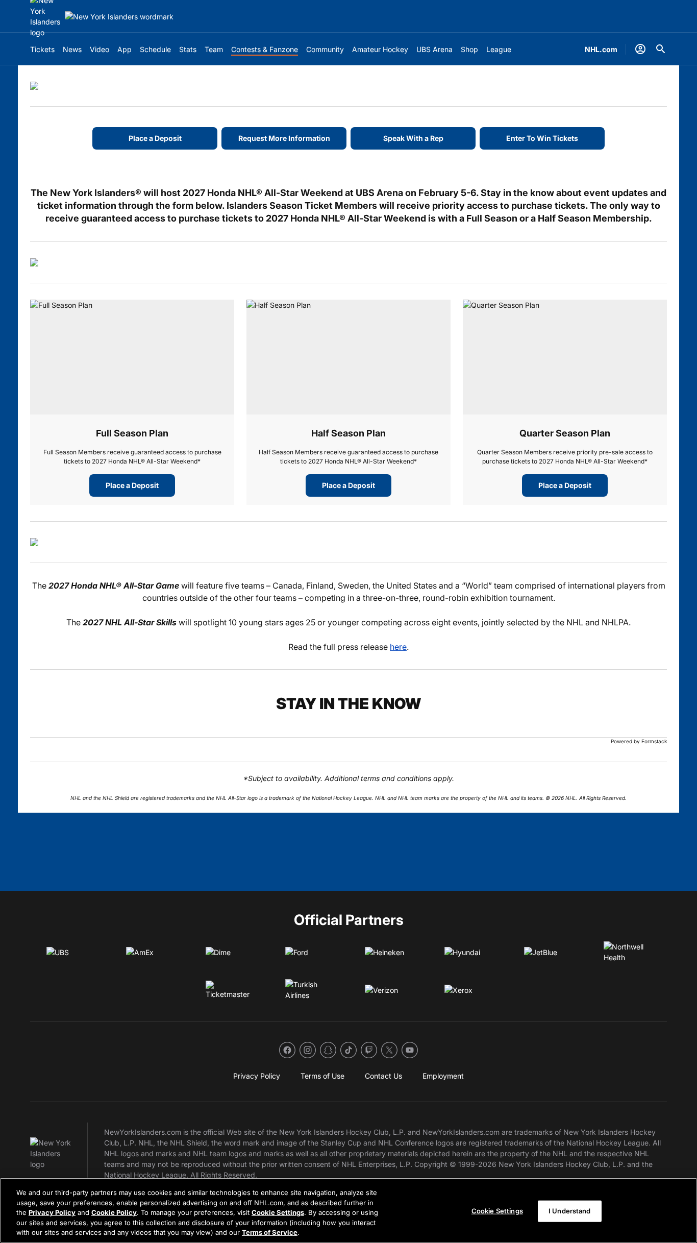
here (398, 647)
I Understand (570, 1211)
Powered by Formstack (639, 741)
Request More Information (284, 138)
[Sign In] (640, 49)
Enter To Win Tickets (542, 138)
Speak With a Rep (413, 138)
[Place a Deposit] (132, 357)
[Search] (661, 49)
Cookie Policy (114, 1212)
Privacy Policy (52, 1212)
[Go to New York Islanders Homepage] (119, 16)
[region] (348, 1210)
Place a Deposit (155, 138)
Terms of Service (269, 1232)
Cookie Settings (278, 1212)
